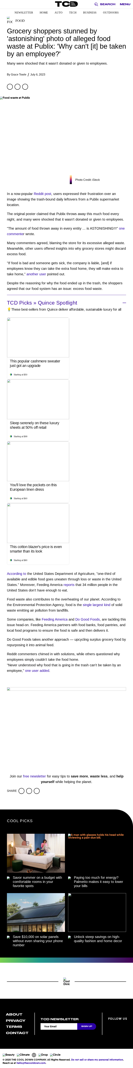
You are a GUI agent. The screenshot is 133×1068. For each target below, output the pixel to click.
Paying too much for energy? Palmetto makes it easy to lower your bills (98, 882)
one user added (37, 671)
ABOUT (14, 1014)
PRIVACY (15, 1021)
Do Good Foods (87, 619)
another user (36, 274)
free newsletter (34, 776)
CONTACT (17, 1033)
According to (16, 574)
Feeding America (55, 619)
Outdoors (111, 12)
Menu (125, 4)
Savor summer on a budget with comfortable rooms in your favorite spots (37, 882)
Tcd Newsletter (59, 1019)
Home (44, 12)
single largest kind (96, 605)
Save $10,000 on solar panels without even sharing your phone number (38, 941)
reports (69, 585)
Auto (59, 12)
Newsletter (24, 12)
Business (89, 12)
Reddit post (42, 194)
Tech (73, 12)
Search (107, 4)
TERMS (14, 1027)
